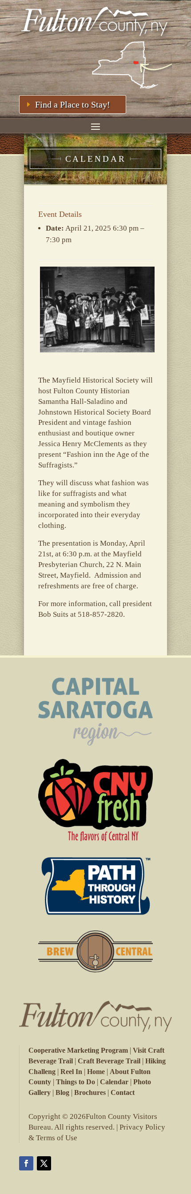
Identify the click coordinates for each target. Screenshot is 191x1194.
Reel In (71, 1071)
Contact (123, 1092)
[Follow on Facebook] (26, 1163)
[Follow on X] (44, 1163)
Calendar (114, 1082)
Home (96, 1071)
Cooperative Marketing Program (78, 1050)
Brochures (90, 1092)
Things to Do (75, 1082)
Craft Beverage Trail (109, 1061)
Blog (62, 1092)
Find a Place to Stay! (72, 104)
